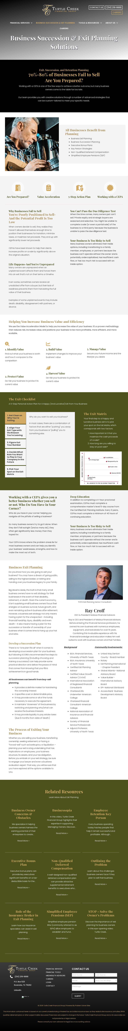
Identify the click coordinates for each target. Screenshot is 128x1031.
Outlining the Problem (101, 862)
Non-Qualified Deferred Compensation (62, 864)
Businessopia (62, 810)
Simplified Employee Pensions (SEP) (62, 913)
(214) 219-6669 (21, 976)
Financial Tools (53, 972)
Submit (77, 996)
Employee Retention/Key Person (100, 814)
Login (48, 982)
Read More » (23, 840)
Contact (50, 986)
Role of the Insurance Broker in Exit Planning (23, 915)
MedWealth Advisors (55, 975)
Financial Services (54, 969)
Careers (49, 979)
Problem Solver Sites (82, 1005)
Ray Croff (94, 610)
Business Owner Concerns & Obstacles (23, 814)
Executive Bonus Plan (23, 862)
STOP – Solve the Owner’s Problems (100, 913)
